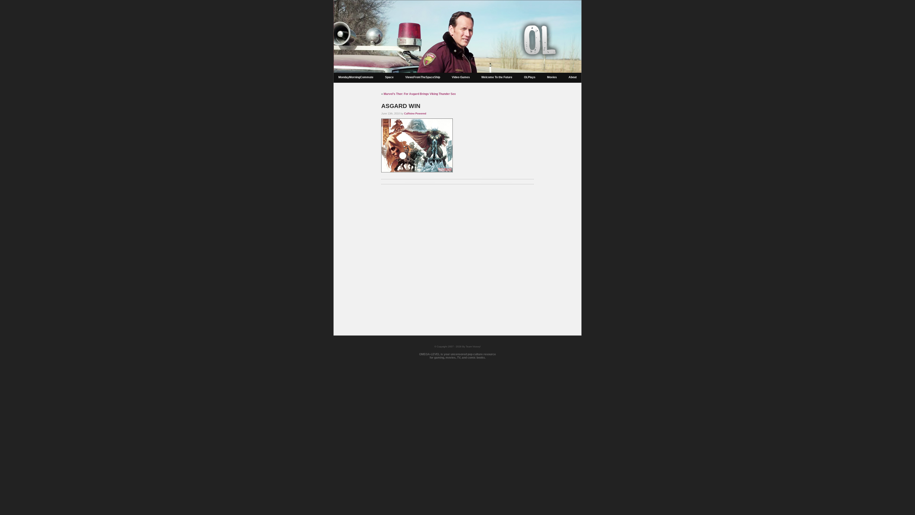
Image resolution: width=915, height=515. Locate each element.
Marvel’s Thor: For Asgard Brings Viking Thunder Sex (420, 94)
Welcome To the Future (496, 77)
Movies (552, 77)
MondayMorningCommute (355, 77)
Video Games (461, 77)
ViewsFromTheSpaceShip (422, 77)
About (573, 77)
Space (389, 77)
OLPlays (529, 77)
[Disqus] (457, 253)
